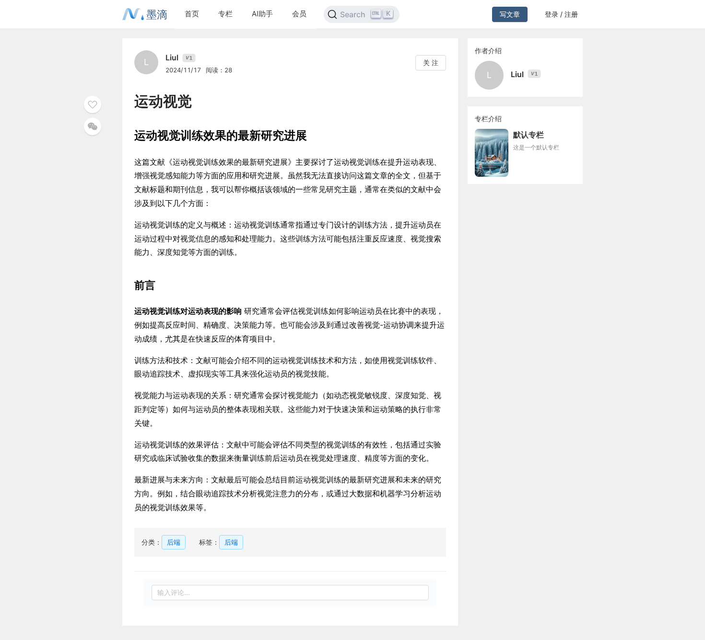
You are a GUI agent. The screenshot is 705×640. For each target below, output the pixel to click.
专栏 (225, 13)
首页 (192, 13)
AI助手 (262, 13)
